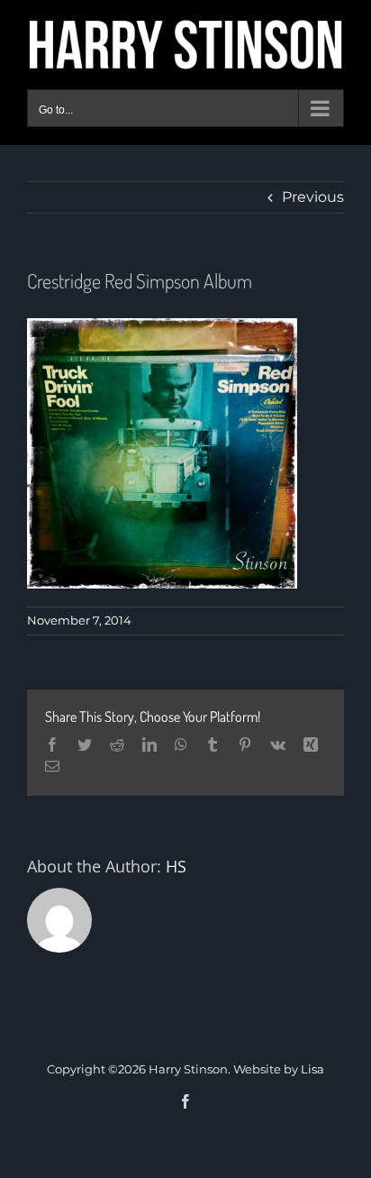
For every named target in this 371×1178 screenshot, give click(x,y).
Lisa (312, 1069)
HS (176, 866)
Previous (313, 196)
